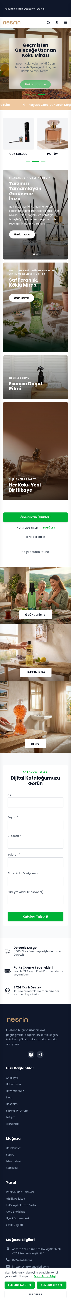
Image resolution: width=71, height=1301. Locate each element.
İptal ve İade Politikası (20, 1192)
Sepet (10, 1154)
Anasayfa (12, 1078)
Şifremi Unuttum (17, 1111)
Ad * (10, 795)
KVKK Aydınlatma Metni (21, 1205)
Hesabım (12, 1104)
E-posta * (14, 836)
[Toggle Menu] (65, 22)
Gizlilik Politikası (15, 1199)
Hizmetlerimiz (15, 1091)
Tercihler (35, 1294)
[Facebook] (31, 1054)
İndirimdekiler (27, 527)
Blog (35, 744)
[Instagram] (40, 1054)
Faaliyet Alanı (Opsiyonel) (25, 892)
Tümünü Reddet (51, 1285)
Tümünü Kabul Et (19, 1285)
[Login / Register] (56, 22)
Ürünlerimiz (35, 615)
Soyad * (13, 817)
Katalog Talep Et (35, 916)
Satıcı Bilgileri (14, 1225)
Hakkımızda (22, 234)
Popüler (49, 527)
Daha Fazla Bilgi (44, 1276)
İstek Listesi (13, 1161)
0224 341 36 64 (22, 1260)
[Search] (48, 22)
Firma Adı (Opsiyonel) (23, 873)
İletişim (10, 1117)
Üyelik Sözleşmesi (17, 1218)
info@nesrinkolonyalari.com (30, 1267)
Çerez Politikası (16, 1212)
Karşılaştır (12, 1168)
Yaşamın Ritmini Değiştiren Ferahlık (24, 8)
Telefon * (14, 855)
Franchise (12, 1124)
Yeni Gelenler (36, 537)
